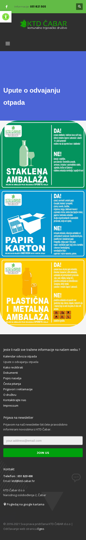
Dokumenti (10, 373)
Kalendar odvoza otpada (20, 356)
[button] (5, 16)
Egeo (40, 529)
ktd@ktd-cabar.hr (23, 481)
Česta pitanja (12, 384)
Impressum (10, 405)
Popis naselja (12, 378)
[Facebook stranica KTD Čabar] (6, 6)
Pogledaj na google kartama (25, 504)
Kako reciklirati (13, 367)
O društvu (9, 395)
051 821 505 (38, 6)
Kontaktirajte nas (14, 400)
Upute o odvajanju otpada (20, 362)
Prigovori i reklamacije (18, 389)
